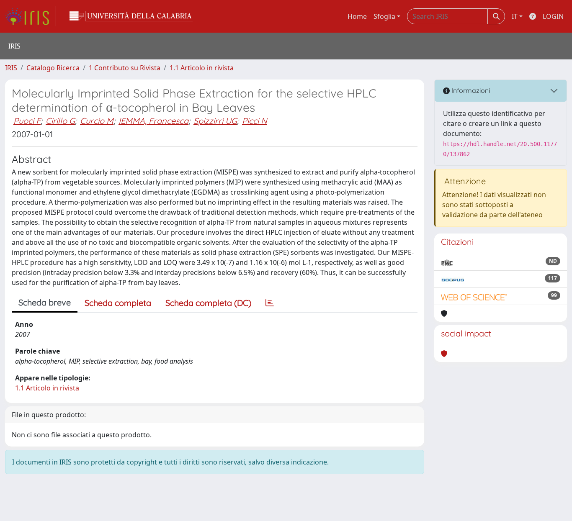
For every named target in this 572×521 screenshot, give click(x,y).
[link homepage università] (131, 16)
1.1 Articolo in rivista (202, 67)
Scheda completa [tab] (118, 303)
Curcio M (96, 120)
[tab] (269, 303)
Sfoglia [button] (384, 16)
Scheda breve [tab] (44, 302)
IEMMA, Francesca (153, 120)
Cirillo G (60, 120)
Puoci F (27, 120)
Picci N (254, 120)
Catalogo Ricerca (53, 67)
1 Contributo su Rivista (124, 67)
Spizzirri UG (215, 120)
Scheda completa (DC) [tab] (208, 303)
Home (357, 16)
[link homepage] (30, 16)
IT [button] (515, 16)
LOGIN (553, 16)
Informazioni (470, 90)
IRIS (11, 67)
